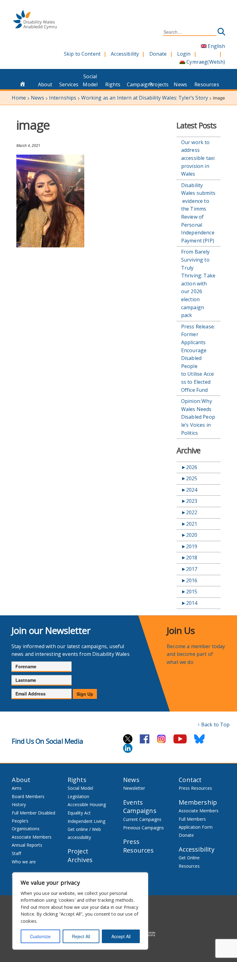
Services (68, 84)
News (180, 84)
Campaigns (136, 84)
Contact (190, 780)
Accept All (121, 936)
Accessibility (125, 53)
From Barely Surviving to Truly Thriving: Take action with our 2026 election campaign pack (198, 283)
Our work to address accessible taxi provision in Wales (197, 158)
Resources (204, 84)
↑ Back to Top (214, 724)
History (19, 804)
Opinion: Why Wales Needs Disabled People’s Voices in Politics (198, 417)
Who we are (24, 862)
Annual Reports (27, 845)
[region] (80, 911)
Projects (158, 84)
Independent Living (86, 821)
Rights (112, 84)
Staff (16, 853)
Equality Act (79, 813)
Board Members (28, 796)
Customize (40, 936)
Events (133, 802)
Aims (17, 788)
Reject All (81, 936)
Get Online (189, 858)
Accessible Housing (87, 804)
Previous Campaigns (143, 828)
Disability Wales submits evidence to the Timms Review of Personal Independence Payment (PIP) (198, 213)
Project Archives (80, 855)
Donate (158, 53)
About (45, 84)
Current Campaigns (142, 819)
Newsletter (134, 788)
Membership (198, 802)
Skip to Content (82, 53)
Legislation (78, 796)
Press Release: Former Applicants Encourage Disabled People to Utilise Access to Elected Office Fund (198, 358)
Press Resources (138, 845)
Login (184, 53)
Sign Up (85, 694)
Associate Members (32, 837)
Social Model (90, 80)
